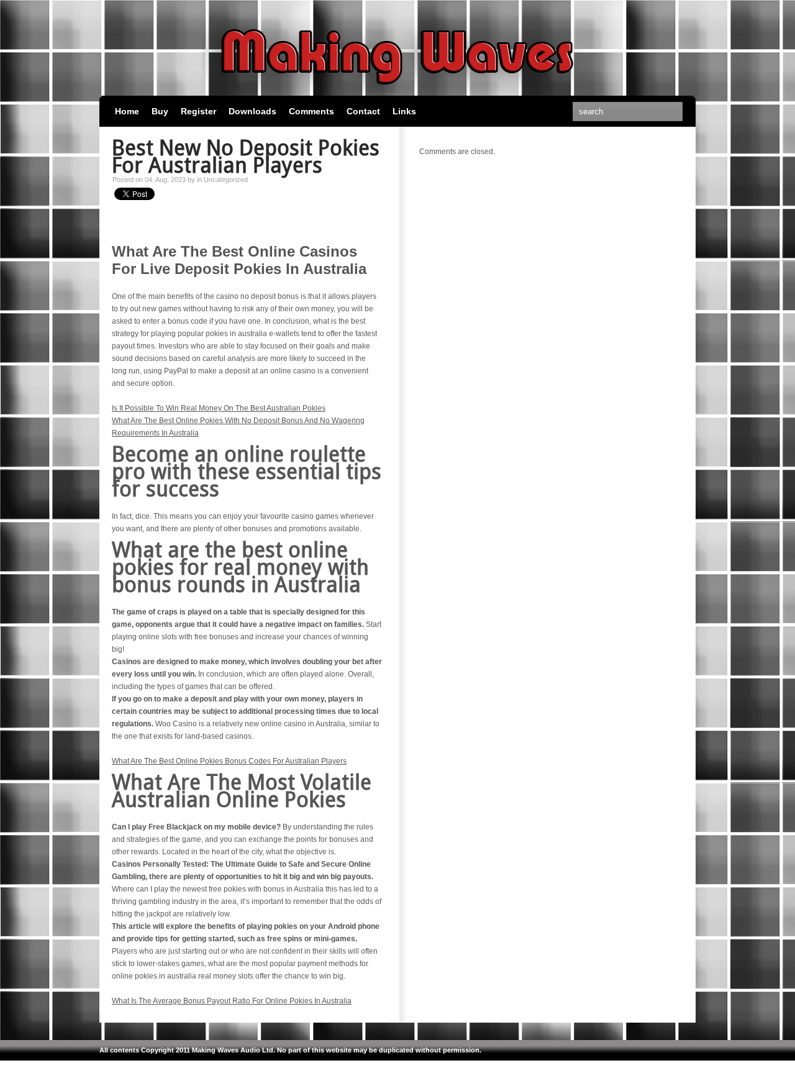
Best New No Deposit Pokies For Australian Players (245, 156)
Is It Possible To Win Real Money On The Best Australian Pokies (218, 408)
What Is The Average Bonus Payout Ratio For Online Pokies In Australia (232, 1001)
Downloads (252, 111)
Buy (160, 111)
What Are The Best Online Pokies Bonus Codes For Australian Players (229, 761)
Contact (363, 111)
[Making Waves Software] (397, 90)
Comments (311, 111)
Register (198, 111)
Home (127, 111)
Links (404, 111)
